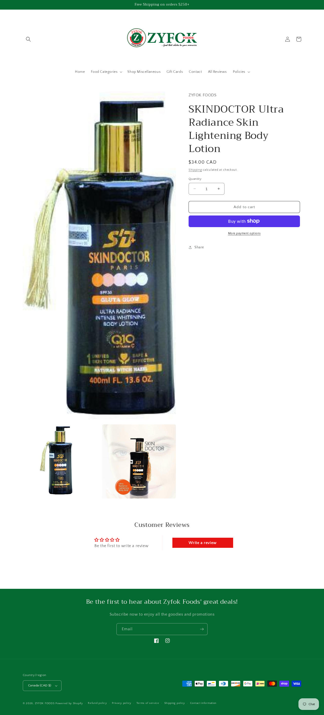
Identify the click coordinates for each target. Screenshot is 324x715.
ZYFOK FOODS (45, 703)
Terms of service (147, 703)
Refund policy (97, 703)
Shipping (195, 169)
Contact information (203, 703)
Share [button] (199, 247)
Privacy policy (121, 703)
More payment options (244, 233)
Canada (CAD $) (39, 685)
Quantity (195, 178)
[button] (28, 39)
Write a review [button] (202, 542)
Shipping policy (174, 703)
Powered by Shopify (69, 703)
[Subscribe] (201, 629)
